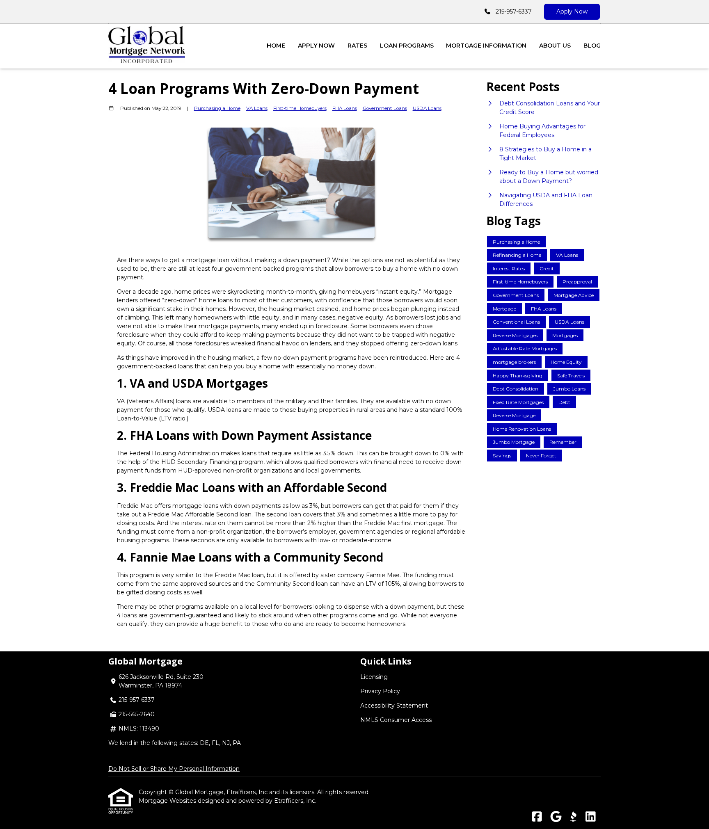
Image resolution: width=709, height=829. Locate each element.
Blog (592, 45)
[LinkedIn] (590, 817)
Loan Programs (407, 45)
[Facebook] (537, 817)
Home (276, 45)
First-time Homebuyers (300, 108)
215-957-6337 (514, 11)
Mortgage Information (486, 45)
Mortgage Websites (168, 800)
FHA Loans (344, 108)
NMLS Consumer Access (396, 720)
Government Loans (385, 108)
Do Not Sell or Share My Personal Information (174, 768)
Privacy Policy (380, 691)
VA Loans (257, 108)
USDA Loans (427, 108)
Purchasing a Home (217, 108)
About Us (555, 45)
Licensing (374, 677)
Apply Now (572, 11)
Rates (357, 45)
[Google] (556, 817)
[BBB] (573, 817)
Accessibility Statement (394, 705)
